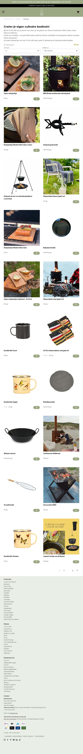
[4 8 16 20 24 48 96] (22, 51)
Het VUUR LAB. (8, 19)
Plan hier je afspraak (10, 719)
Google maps (14, 713)
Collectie (18, 19)
